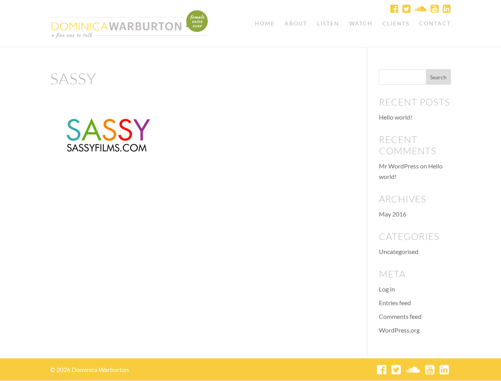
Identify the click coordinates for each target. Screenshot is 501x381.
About (296, 24)
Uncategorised (398, 251)
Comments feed (400, 316)
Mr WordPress (399, 166)
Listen (328, 24)
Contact (435, 24)
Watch (361, 24)
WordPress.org (399, 330)
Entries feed (395, 302)
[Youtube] (434, 8)
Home (265, 24)
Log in (387, 289)
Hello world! (395, 117)
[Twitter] (405, 8)
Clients (395, 24)
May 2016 (392, 214)
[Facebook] (393, 8)
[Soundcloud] (420, 8)
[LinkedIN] (446, 8)
